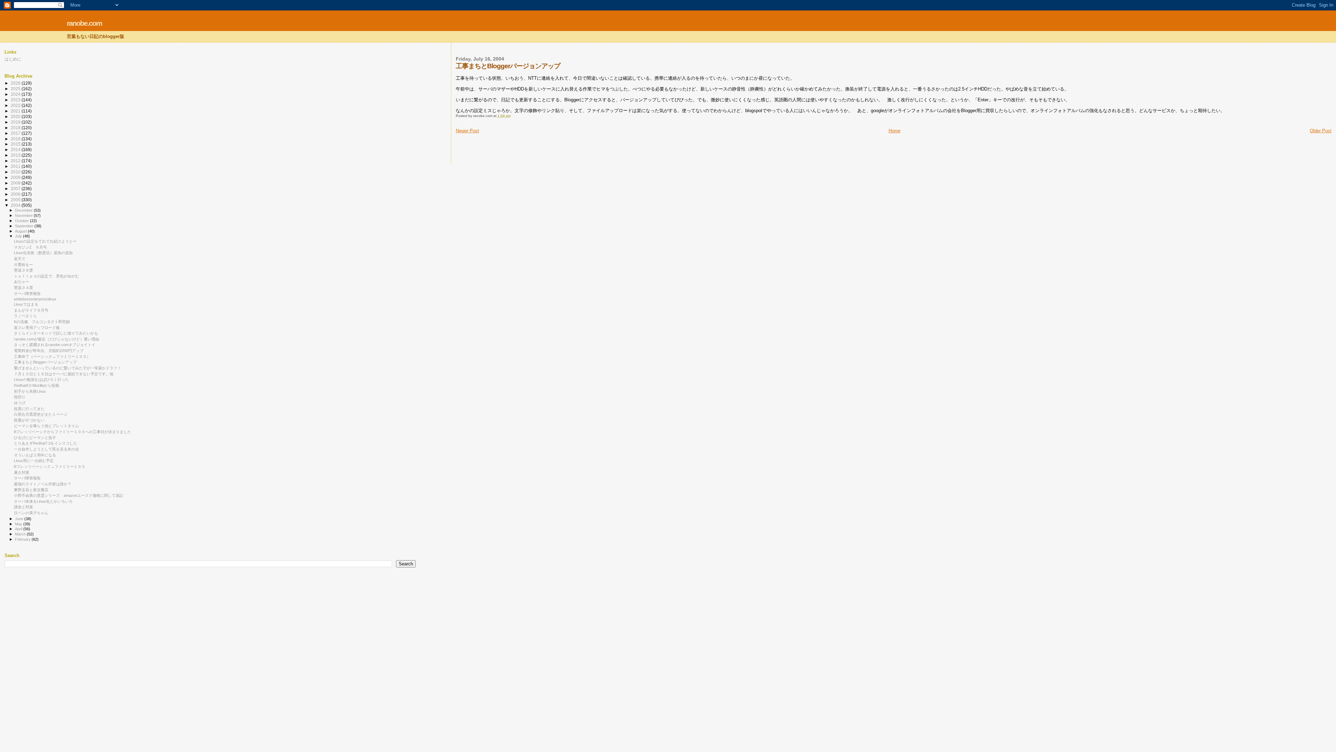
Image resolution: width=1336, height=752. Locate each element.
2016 (16, 138)
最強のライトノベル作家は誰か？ (42, 484)
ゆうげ (19, 403)
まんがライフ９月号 (31, 310)
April (19, 529)
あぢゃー (21, 282)
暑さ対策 (21, 472)
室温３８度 (23, 270)
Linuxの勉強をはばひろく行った (41, 379)
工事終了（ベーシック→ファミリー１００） (52, 356)
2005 (16, 199)
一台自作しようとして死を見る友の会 (46, 449)
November (24, 215)
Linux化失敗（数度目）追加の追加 (43, 253)
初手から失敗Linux (30, 391)
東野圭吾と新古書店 (31, 490)
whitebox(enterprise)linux (35, 299)
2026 (16, 83)
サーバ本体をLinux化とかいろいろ (43, 501)
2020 (16, 116)
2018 (16, 127)
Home (894, 130)
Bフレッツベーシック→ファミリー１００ (49, 466)
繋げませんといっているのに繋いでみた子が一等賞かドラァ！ (67, 368)
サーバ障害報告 (27, 293)
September (24, 226)
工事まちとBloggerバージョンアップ (45, 362)
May (19, 524)
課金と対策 (23, 507)
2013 (16, 155)
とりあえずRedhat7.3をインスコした (45, 443)
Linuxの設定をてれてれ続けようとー (45, 241)
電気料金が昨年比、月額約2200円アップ (49, 350)
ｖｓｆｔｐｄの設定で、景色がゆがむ (46, 276)
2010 (16, 172)
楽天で (19, 259)
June (19, 519)
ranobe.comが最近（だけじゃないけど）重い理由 (56, 339)
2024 (16, 94)
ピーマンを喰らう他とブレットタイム (46, 426)
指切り (19, 397)
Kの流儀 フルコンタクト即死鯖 (42, 322)
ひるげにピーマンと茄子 (35, 438)
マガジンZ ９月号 (30, 247)
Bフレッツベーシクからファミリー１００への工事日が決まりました (72, 432)
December (24, 210)
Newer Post (467, 130)
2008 (16, 183)
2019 (16, 122)
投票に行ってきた (29, 409)
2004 (16, 205)
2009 (16, 177)
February (23, 539)
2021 (16, 111)
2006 (16, 194)
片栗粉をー (23, 265)
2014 (16, 149)
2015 (16, 144)
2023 (16, 99)
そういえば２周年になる (35, 455)
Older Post (1320, 130)
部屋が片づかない (29, 420)
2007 (16, 188)
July (19, 236)
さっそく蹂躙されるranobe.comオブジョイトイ (54, 345)
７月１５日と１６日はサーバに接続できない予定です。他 (63, 374)
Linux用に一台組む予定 (34, 461)
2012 (16, 160)
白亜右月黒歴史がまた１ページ (40, 414)
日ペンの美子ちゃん (31, 513)
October (22, 221)
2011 (16, 166)
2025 (16, 88)
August (21, 231)
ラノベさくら (25, 316)
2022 (16, 105)
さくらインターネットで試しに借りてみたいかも (56, 333)
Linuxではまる (26, 304)
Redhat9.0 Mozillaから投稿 (36, 385)
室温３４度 (23, 287)
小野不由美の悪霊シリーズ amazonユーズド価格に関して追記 (68, 495)
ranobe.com (84, 23)
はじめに (13, 59)
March (21, 534)
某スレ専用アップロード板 (37, 328)
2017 (16, 133)
